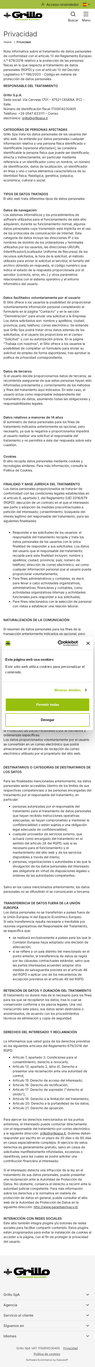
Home (8, 42)
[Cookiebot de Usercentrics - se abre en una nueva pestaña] (59, 643)
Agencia (10, 1305)
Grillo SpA (11, 1294)
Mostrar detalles (67, 690)
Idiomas (9, 1336)
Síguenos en (13, 1325)
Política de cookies (47, 1354)
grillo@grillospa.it (35, 118)
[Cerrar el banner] (88, 643)
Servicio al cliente (18, 1315)
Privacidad (24, 42)
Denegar (47, 720)
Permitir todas (47, 705)
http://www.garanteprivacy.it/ (56, 1207)
